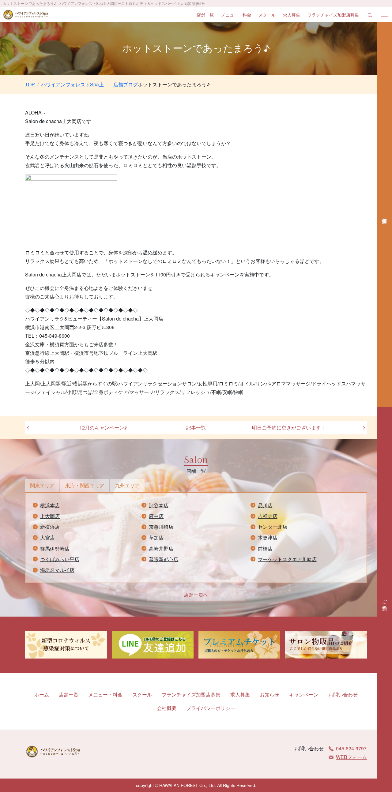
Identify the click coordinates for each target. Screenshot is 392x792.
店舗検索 (384, 214)
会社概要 (166, 707)
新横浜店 (50, 526)
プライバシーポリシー (210, 707)
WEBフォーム (351, 756)
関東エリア (42, 485)
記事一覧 (196, 427)
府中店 (156, 516)
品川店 (265, 505)
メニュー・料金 (236, 15)
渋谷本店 (158, 505)
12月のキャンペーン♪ (103, 427)
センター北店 (272, 526)
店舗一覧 (205, 15)
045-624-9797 (351, 748)
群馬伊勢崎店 (55, 548)
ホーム (41, 694)
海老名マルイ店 (57, 569)
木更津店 (267, 537)
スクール (267, 15)
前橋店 (265, 548)
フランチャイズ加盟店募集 (333, 15)
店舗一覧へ (196, 594)
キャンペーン (303, 694)
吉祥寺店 (267, 516)
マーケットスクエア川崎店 (287, 559)
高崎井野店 (161, 548)
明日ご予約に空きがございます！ (289, 427)
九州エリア (127, 485)
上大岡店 (50, 516)
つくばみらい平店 (59, 559)
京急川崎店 (161, 526)
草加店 (156, 537)
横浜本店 (50, 505)
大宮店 (47, 537)
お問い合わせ (343, 694)
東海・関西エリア (84, 485)
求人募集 (291, 15)
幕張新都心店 (163, 559)
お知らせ (269, 694)
